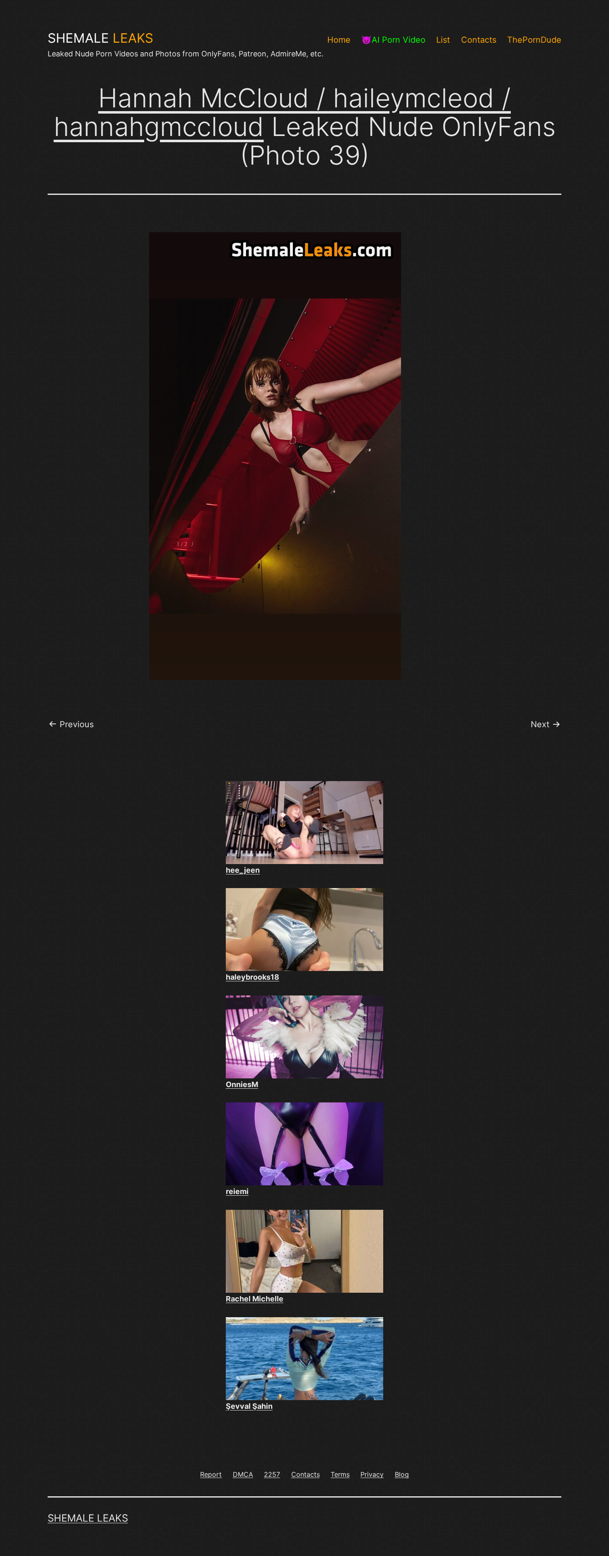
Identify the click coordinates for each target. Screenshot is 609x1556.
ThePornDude (534, 40)
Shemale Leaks (88, 1518)
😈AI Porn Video (393, 40)
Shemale (100, 38)
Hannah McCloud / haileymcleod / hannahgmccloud (282, 112)
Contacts (478, 40)
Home (338, 40)
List (443, 40)
